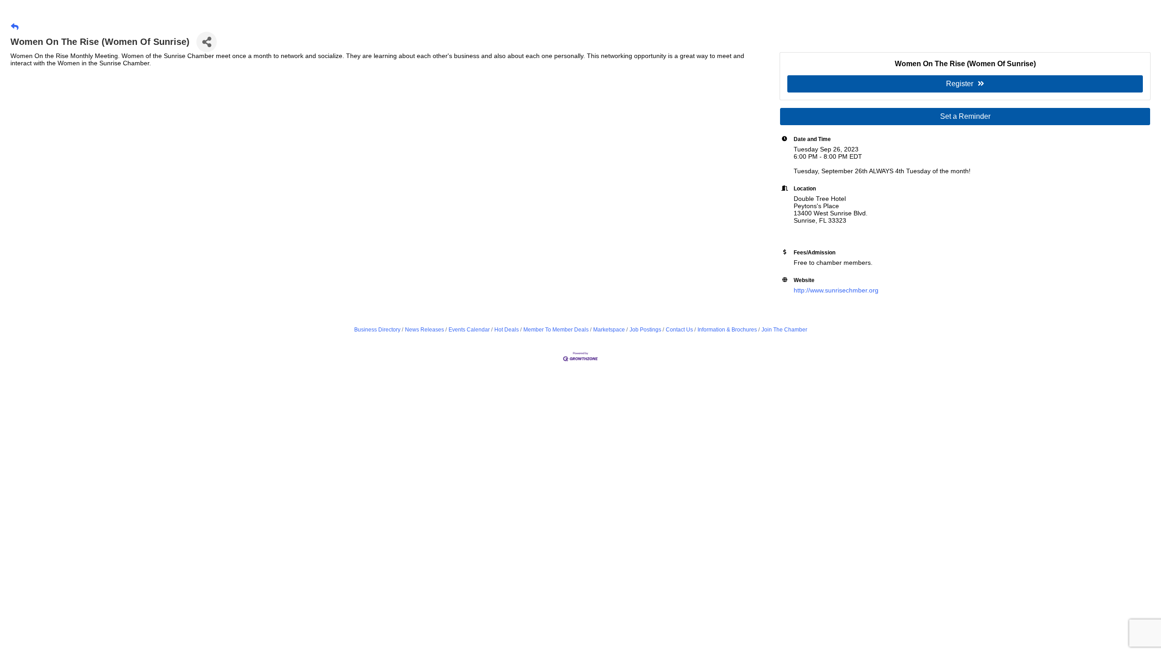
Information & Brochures (727, 329)
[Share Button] (206, 42)
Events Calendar (469, 329)
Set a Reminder (965, 116)
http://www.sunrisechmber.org (836, 290)
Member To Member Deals (556, 329)
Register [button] (959, 84)
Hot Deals (506, 329)
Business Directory (377, 329)
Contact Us (679, 329)
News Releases (424, 329)
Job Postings (645, 329)
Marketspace (609, 329)
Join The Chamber (784, 329)
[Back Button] (15, 27)
